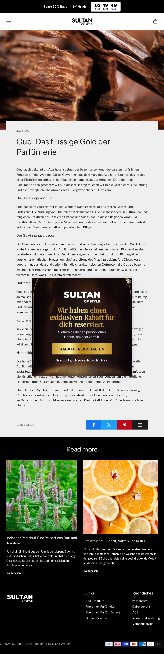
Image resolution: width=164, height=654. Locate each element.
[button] (82, 348)
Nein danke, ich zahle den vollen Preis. (82, 360)
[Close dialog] (128, 282)
